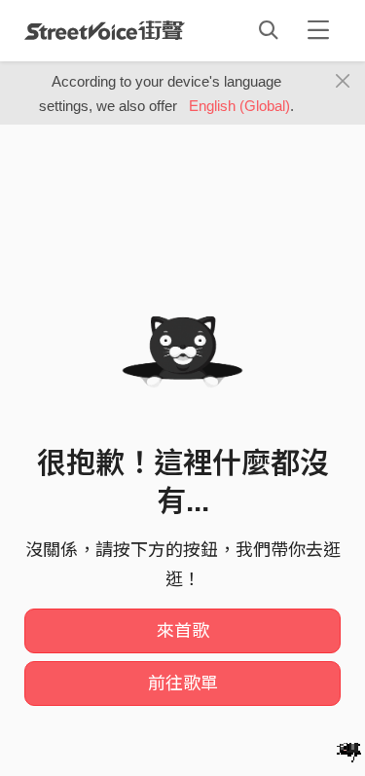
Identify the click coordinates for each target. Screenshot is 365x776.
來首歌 (183, 631)
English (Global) (239, 105)
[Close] (343, 81)
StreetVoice (104, 30)
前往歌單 (183, 683)
